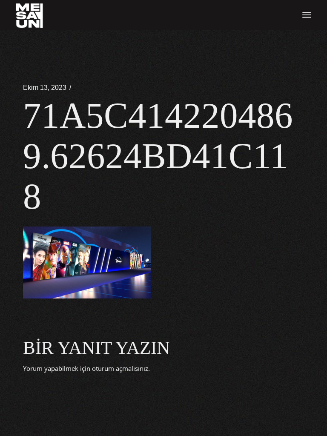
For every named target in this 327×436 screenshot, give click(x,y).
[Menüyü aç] (307, 15)
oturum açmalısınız (120, 368)
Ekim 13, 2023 (44, 87)
